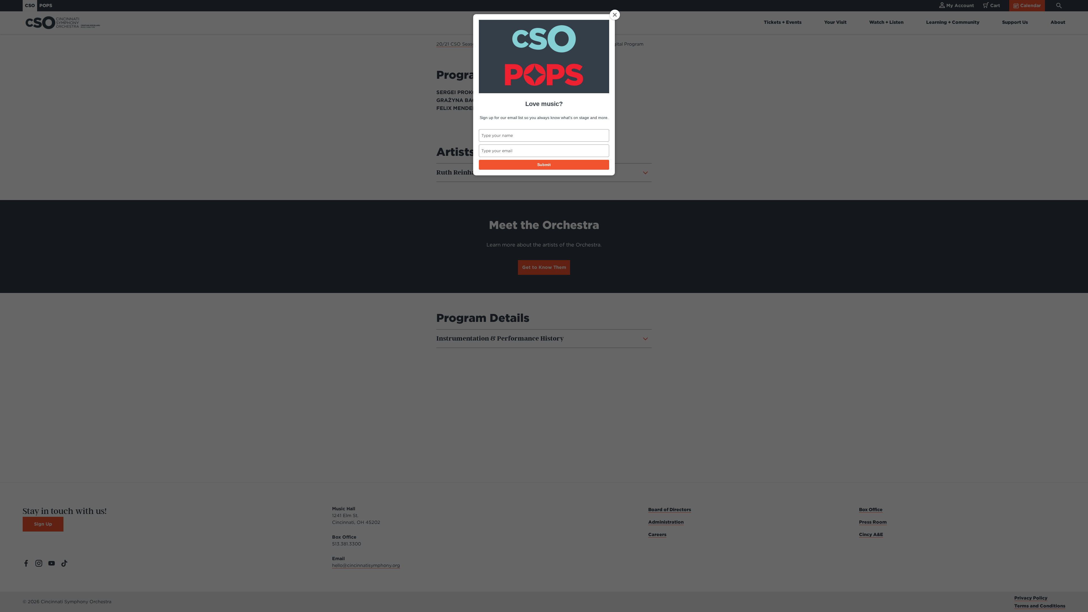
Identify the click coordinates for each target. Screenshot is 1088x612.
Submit (544, 164)
